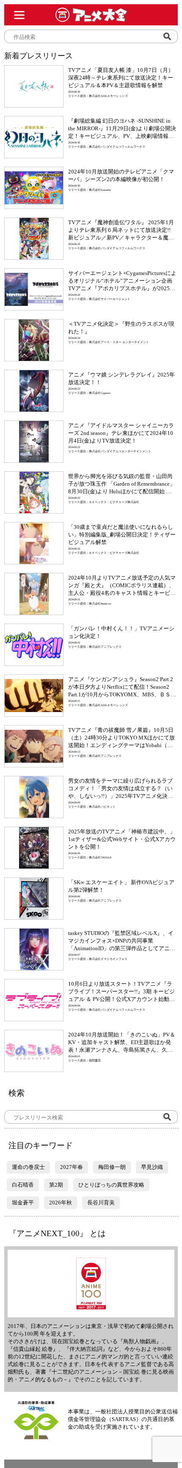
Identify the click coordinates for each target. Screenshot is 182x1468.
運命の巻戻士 (28, 1167)
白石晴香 (23, 1185)
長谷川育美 (101, 1202)
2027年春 (71, 1167)
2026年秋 (60, 1202)
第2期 (56, 1185)
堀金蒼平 (23, 1202)
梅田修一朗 (112, 1167)
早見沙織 (152, 1167)
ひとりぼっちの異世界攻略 (111, 1185)
